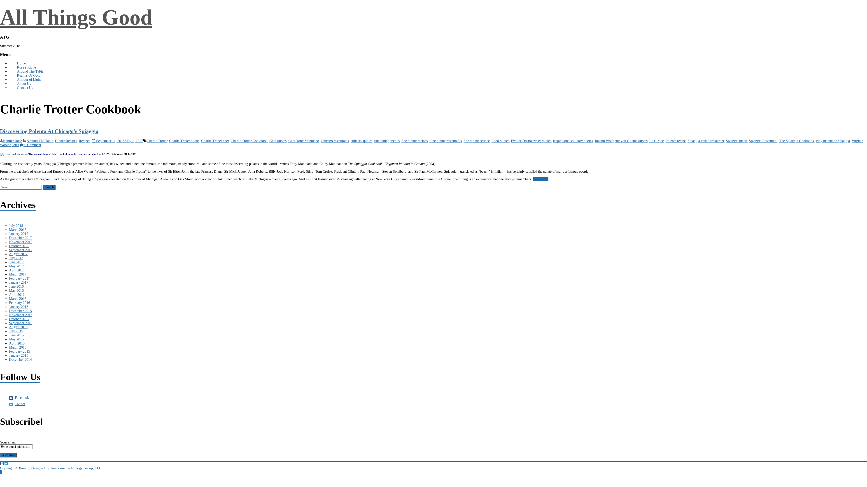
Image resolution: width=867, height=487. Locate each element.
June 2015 (16, 335)
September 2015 (20, 323)
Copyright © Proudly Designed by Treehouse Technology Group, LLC (51, 468)
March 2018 (17, 230)
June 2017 (16, 262)
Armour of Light (29, 79)
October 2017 (19, 246)
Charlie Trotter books (184, 141)
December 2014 (20, 359)
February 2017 (19, 278)
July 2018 (16, 225)
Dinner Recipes (66, 141)
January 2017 (18, 282)
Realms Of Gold (28, 75)
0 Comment (32, 145)
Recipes (84, 141)
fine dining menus (387, 141)
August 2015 (18, 327)
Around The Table (30, 71)
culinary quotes (361, 141)
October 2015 (19, 319)
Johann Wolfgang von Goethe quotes (621, 141)
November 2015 (20, 315)
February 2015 (19, 351)
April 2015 (17, 343)
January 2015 (18, 355)
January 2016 (18, 307)
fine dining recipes (414, 141)
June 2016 (16, 286)
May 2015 (16, 339)
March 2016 (17, 299)
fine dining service (477, 141)
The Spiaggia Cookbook (796, 141)
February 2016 (19, 303)
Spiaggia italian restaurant (706, 141)
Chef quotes (278, 141)
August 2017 (18, 254)
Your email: (8, 442)
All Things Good (76, 17)
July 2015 (16, 331)
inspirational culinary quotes (573, 141)
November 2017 (20, 242)
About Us (24, 83)
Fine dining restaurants (445, 141)
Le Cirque (656, 141)
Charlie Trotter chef (215, 141)
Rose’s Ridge (26, 67)
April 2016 (17, 294)
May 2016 (16, 290)
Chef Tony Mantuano (303, 141)
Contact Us (25, 88)
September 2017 (20, 250)
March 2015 (17, 347)
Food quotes (500, 141)
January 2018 (18, 234)
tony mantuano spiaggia (833, 141)
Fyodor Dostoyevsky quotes (531, 141)
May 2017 (16, 266)
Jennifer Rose (12, 141)
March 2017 (17, 274)
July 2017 (16, 258)
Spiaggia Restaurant (763, 141)
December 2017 (20, 238)
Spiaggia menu (736, 141)
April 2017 (17, 270)
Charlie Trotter (157, 141)
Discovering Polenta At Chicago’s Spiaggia (49, 131)
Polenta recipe (676, 141)
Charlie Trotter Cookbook (249, 141)
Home (21, 63)
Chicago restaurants (335, 141)
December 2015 (20, 311)
